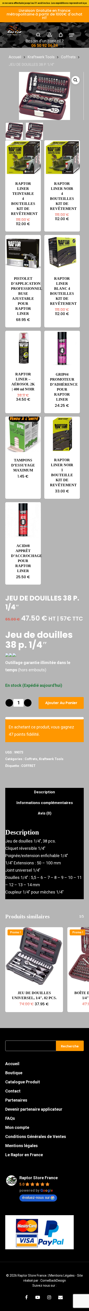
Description (44, 792)
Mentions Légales (62, 1275)
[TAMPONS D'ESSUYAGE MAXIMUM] (23, 434)
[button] (71, 35)
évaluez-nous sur (36, 1197)
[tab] (44, 792)
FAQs (10, 1118)
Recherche (70, 1046)
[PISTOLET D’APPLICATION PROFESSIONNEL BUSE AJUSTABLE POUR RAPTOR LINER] (23, 252)
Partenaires (16, 1100)
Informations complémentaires (44, 802)
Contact (13, 1091)
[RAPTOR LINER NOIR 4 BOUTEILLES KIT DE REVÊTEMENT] (62, 158)
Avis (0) (44, 813)
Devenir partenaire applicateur (33, 1109)
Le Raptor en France (24, 1154)
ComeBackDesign (53, 1280)
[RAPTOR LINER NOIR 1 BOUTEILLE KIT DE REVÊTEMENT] (62, 434)
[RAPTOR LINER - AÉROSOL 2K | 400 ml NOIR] (23, 348)
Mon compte (17, 1127)
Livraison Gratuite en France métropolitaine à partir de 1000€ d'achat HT (44, 14)
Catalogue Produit (22, 1081)
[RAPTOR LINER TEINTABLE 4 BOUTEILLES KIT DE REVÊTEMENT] (23, 158)
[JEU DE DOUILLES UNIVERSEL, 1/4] (34, 956)
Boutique (13, 1072)
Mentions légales (21, 1145)
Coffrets (68, 57)
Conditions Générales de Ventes (35, 1136)
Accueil (15, 57)
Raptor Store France (38, 1177)
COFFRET (28, 766)
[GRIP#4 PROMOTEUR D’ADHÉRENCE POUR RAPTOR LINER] (62, 348)
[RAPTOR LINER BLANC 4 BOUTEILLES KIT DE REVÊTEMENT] (62, 252)
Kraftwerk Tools (41, 57)
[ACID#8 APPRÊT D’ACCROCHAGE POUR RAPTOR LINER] (23, 520)
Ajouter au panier (61, 702)
